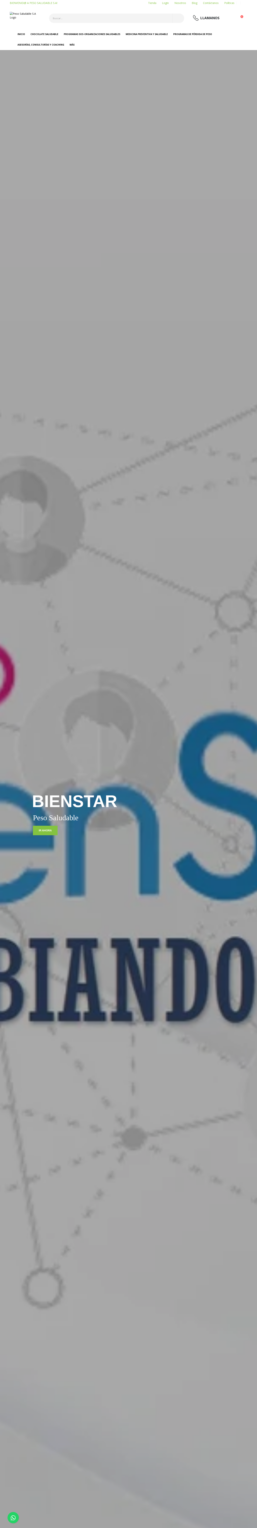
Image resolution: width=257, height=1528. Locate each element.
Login (165, 3)
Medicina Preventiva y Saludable (147, 34)
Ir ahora (45, 830)
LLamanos (209, 18)
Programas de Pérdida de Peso (192, 34)
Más (72, 44)
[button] (242, 19)
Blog (194, 3)
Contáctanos (211, 3)
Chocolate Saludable (44, 34)
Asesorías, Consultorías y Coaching (40, 44)
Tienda (152, 3)
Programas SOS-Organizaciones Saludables (92, 34)
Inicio (21, 34)
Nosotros (180, 3)
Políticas (229, 3)
